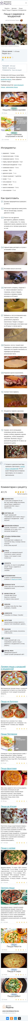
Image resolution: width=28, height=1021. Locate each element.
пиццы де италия (16, 579)
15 (2, 59)
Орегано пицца (7, 888)
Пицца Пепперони (9, 734)
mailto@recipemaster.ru (9, 1013)
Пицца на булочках (9, 701)
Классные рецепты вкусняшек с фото (5, 3)
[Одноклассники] (11, 1018)
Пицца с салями (8, 848)
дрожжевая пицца (12, 87)
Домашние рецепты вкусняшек (8, 1006)
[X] (19, 1018)
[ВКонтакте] (7, 1018)
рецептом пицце (6, 79)
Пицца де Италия (8, 806)
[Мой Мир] (15, 1018)
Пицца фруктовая (9, 768)
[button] (26, 3)
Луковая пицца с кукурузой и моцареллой (13, 667)
